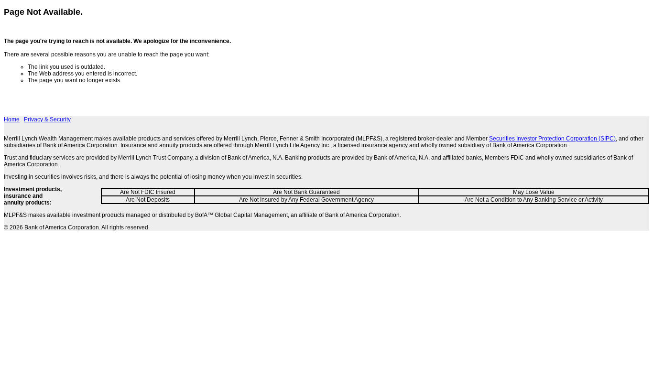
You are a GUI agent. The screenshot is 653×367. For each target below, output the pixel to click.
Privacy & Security (47, 119)
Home (12, 119)
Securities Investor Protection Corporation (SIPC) (552, 138)
